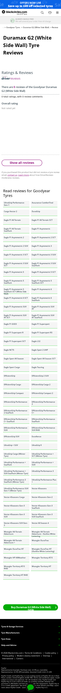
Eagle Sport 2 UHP (40, 350)
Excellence (36, 436)
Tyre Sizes (5, 639)
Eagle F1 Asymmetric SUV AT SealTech (43, 316)
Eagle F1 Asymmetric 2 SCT (44, 237)
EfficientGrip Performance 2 (43, 403)
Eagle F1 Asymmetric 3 (42, 246)
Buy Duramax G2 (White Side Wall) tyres (31, 608)
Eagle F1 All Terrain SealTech (12, 229)
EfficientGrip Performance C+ (43, 411)
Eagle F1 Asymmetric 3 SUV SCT (16, 264)
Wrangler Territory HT (41, 566)
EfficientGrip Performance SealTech (43, 420)
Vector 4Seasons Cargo (14, 497)
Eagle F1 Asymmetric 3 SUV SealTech (44, 264)
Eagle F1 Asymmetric (41, 228)
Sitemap (46, 655)
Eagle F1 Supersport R (13, 332)
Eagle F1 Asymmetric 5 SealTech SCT (42, 281)
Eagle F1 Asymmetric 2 (14, 237)
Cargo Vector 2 (10, 211)
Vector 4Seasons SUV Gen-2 (16, 524)
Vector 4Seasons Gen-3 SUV (14, 515)
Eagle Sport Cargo (12, 367)
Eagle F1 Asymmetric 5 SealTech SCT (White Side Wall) (15, 291)
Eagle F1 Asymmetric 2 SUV (16, 246)
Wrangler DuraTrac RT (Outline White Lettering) (43, 550)
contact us (12, 175)
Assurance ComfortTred (42, 202)
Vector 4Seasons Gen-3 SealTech (42, 506)
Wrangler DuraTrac (40, 540)
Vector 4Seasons (39, 488)
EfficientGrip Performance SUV (15, 428)
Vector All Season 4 (40, 523)
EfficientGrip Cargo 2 (41, 384)
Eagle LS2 (36, 341)
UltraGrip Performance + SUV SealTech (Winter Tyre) (16, 472)
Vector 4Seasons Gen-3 (14, 505)
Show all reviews (22, 163)
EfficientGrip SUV (11, 436)
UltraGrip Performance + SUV (43, 463)
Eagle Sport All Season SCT (44, 358)
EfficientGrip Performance (15, 402)
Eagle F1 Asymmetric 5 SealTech (14, 281)
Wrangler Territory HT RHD (16, 575)
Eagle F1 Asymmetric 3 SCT (16, 254)
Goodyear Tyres (13, 27)
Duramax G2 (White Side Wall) (36, 27)
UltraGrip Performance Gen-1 (14, 203)
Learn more (23, 175)
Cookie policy (50, 653)
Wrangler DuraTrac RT (14, 549)
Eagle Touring (38, 367)
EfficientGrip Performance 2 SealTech (15, 411)
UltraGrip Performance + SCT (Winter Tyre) (43, 455)
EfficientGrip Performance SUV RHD (43, 428)
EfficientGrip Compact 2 (42, 393)
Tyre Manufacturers (10, 632)
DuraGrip (36, 211)
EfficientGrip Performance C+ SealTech (15, 420)
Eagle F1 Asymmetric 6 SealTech (42, 299)
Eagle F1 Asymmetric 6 (42, 289)
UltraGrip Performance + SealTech (15, 463)
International (7, 658)
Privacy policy (8, 655)
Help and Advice (8, 645)
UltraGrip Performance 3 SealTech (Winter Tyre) (15, 480)
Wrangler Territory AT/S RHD (14, 567)
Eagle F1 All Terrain (12, 220)
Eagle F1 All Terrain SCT (42, 220)
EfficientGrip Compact (14, 393)
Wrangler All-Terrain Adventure (13, 532)
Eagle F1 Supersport (41, 324)
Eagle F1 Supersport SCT (15, 341)
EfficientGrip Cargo (12, 384)
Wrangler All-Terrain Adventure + (13, 541)
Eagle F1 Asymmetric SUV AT (43, 307)
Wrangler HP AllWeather (15, 557)
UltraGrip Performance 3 (43, 471)
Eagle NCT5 (9, 350)
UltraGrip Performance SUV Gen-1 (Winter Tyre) (16, 489)
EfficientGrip (9, 376)
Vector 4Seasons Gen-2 (42, 497)
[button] (42, 12)
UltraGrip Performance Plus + (44, 480)
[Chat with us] (30, 687)
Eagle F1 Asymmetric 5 (14, 272)
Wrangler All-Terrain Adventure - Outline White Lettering (43, 533)
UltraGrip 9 (37, 445)
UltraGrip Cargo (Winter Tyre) (14, 455)
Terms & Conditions (33, 653)
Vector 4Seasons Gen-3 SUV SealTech (42, 515)
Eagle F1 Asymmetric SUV (15, 306)
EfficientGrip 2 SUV (40, 376)
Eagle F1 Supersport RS (42, 332)
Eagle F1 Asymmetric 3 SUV (44, 254)
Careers (19, 658)
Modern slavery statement (28, 655)
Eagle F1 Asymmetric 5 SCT (44, 272)
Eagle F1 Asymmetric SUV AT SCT (15, 316)
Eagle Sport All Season (14, 358)
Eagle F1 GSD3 (10, 324)
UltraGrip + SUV (11, 445)
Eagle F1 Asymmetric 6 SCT (16, 298)
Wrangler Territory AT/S (42, 557)
